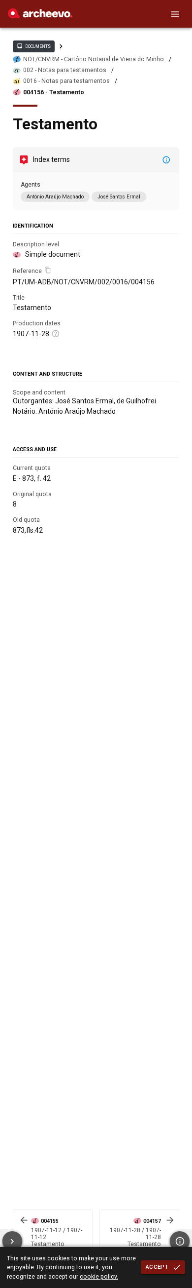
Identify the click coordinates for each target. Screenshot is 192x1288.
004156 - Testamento (53, 92)
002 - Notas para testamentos (64, 70)
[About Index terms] (166, 160)
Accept (157, 1266)
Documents (33, 46)
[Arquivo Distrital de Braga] (40, 16)
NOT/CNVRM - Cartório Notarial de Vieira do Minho (93, 59)
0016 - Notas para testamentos (66, 81)
